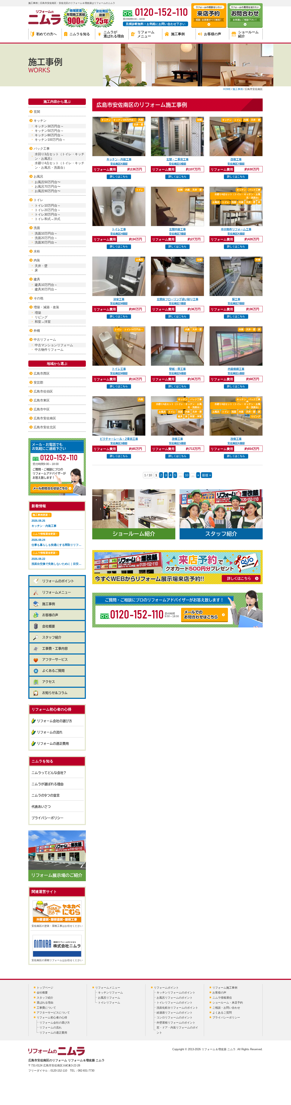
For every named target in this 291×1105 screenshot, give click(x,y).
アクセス (48, 681)
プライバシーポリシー (47, 818)
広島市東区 (42, 400)
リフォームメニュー (145, 34)
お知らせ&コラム (55, 692)
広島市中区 (42, 409)
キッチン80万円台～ (49, 135)
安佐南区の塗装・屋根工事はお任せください (57, 925)
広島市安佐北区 (45, 427)
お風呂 (38, 176)
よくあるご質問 (53, 670)
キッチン (40, 120)
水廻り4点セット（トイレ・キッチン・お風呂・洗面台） (59, 165)
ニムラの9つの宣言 (46, 795)
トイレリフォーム (109, 1002)
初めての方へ (46, 34)
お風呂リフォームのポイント (175, 997)
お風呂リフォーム (109, 997)
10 (186, 475)
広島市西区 (42, 373)
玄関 (37, 111)
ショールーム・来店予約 (227, 1002)
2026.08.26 (44, 520)
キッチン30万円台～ (49, 126)
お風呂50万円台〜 (48, 182)
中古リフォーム (45, 339)
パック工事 (42, 148)
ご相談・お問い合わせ (226, 1007)
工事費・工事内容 (55, 648)
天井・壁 (41, 266)
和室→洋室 (43, 321)
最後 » (206, 475)
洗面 (37, 228)
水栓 (37, 251)
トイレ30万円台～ (48, 214)
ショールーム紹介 (248, 34)
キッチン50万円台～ (49, 130)
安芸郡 (38, 382)
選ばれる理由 (45, 1002)
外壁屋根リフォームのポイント (176, 1022)
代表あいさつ (41, 806)
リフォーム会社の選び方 (54, 721)
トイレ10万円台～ (48, 205)
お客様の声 (212, 34)
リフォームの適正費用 (53, 743)
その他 (38, 298)
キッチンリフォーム (110, 992)
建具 (37, 279)
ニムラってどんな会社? (49, 772)
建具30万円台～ (46, 289)
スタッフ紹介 (51, 637)
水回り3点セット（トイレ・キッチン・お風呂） (59, 156)
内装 (37, 260)
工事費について (46, 1007)
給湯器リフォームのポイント (175, 1012)
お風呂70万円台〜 (48, 186)
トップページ (45, 987)
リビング (41, 317)
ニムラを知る (79, 34)
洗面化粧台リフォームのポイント (177, 1007)
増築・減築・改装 (46, 307)
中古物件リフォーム (49, 349)
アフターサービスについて (53, 1012)
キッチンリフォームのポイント (176, 992)
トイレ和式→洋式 (47, 219)
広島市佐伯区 (43, 391)
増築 (38, 312)
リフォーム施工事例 (224, 987)
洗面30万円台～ (46, 242)
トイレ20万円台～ (48, 210)
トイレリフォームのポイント (175, 1002)
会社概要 (48, 626)
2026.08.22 (58, 558)
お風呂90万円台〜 (48, 191)
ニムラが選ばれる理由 (114, 34)
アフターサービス (55, 659)
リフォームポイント (166, 987)
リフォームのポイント (58, 581)
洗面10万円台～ (46, 233)
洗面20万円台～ (46, 238)
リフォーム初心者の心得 (52, 1017)
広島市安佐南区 (45, 418)
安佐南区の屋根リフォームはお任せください (57, 960)
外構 (37, 330)
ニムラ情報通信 (222, 997)
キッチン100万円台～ (50, 139)
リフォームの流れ (49, 732)
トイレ (38, 200)
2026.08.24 (58, 539)
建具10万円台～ (46, 285)
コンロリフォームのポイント (175, 1017)
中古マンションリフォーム (54, 345)
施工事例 (178, 34)
